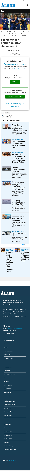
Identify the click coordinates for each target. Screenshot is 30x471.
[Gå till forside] (8, 5)
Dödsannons (7, 378)
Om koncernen (8, 415)
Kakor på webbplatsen (10, 412)
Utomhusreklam (8, 351)
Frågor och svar (8, 439)
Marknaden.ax (7, 392)
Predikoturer (7, 389)
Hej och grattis (8, 385)
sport (7, 112)
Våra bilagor (7, 355)
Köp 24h (15, 82)
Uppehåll (6, 442)
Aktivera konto (15, 106)
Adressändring (8, 435)
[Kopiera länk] (19, 54)
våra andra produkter (19, 69)
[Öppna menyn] (27, 5)
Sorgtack (6, 381)
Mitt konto (24, 1)
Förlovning (7, 371)
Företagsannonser (9, 340)
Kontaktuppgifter (8, 358)
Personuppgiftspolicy (9, 405)
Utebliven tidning (8, 446)
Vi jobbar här (7, 428)
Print (5, 344)
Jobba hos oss (7, 408)
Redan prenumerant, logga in (15, 64)
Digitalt (6, 347)
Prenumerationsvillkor (10, 449)
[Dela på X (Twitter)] (13, 54)
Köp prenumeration (15, 96)
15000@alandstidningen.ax (15, 328)
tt (2, 112)
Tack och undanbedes (9, 374)
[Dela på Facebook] (11, 54)
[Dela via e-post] (16, 54)
